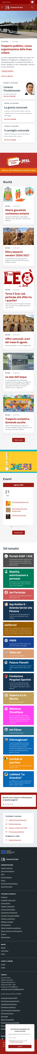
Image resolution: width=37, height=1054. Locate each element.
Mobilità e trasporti (7, 922)
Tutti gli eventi (18, 533)
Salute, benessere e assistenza (11, 928)
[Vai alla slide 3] (15, 526)
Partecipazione (6, 925)
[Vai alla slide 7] (23, 526)
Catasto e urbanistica (7, 906)
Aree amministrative (7, 871)
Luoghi (3, 964)
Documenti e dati (6, 887)
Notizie (3, 948)
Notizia (7, 206)
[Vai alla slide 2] (13, 526)
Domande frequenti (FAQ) (9, 998)
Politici (3, 880)
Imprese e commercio (8, 919)
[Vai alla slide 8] (25, 526)
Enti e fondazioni (6, 877)
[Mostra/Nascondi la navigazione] (2, 7)
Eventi (3, 967)
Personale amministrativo (9, 883)
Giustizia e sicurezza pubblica (10, 916)
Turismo (3, 934)
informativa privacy (17, 1042)
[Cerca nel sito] (32, 7)
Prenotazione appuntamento (10, 1001)
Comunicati (4, 951)
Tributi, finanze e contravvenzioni (11, 931)
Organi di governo (6, 868)
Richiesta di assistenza (8, 1007)
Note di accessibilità (7, 1019)
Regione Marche (3, 2)
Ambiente (4, 897)
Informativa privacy (7, 1013)
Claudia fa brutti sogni (19, 515)
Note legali (4, 1016)
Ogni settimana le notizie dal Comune (19, 1034)
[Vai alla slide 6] (21, 526)
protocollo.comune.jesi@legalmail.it (12, 989)
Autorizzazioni (5, 903)
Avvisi (3, 954)
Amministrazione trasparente (10, 1010)
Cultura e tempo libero (8, 909)
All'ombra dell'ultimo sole (20, 502)
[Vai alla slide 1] (11, 526)
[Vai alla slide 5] (19, 526)
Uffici (2, 874)
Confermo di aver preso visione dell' (18, 1041)
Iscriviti (20, 1046)
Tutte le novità (18, 440)
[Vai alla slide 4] (17, 526)
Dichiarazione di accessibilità (10, 1023)
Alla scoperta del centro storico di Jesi (19, 510)
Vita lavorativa (5, 937)
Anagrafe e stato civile (8, 900)
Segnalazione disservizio (9, 1004)
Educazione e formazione (9, 912)
